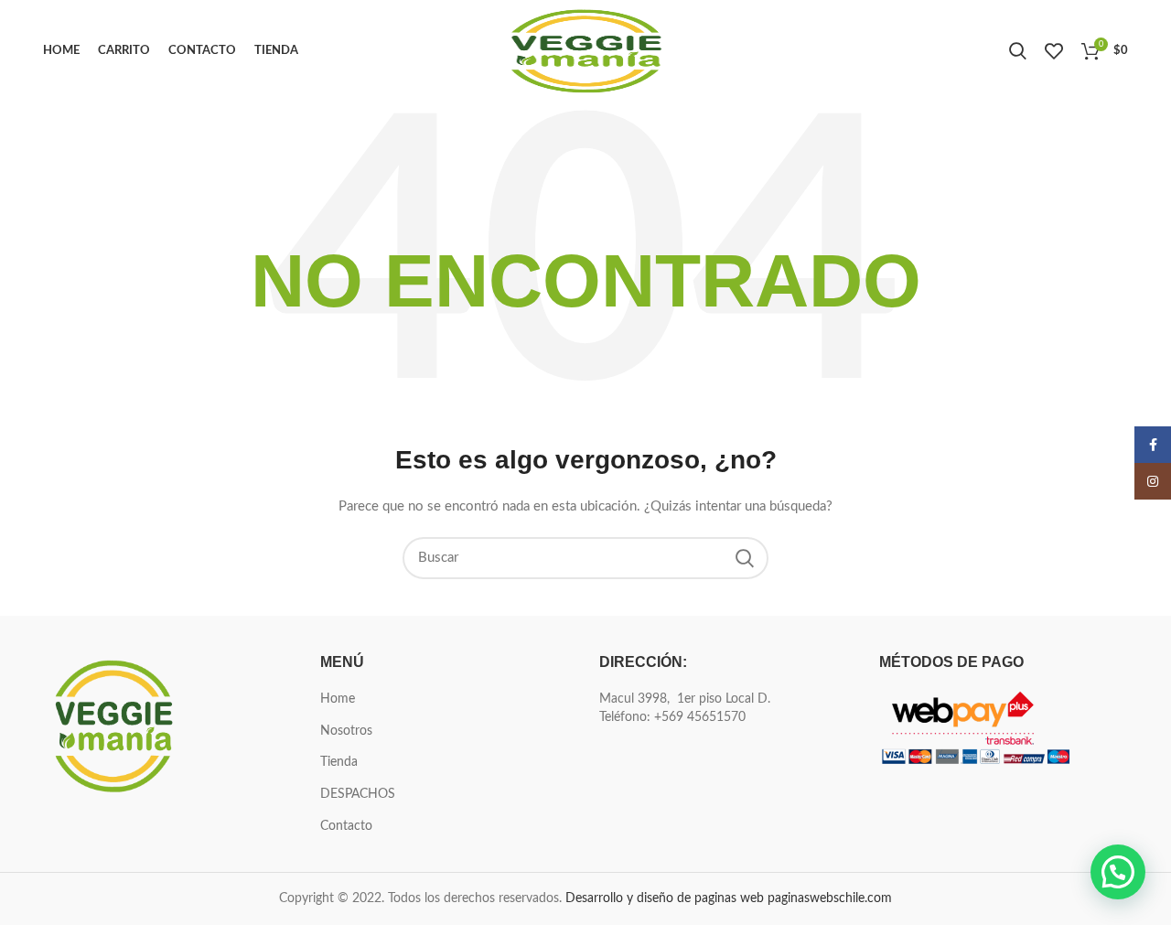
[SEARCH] (744, 558)
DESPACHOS (357, 794)
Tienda (339, 762)
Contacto (346, 826)
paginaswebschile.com (830, 898)
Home (337, 699)
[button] (1117, 871)
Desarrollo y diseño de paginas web (664, 898)
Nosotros (346, 731)
